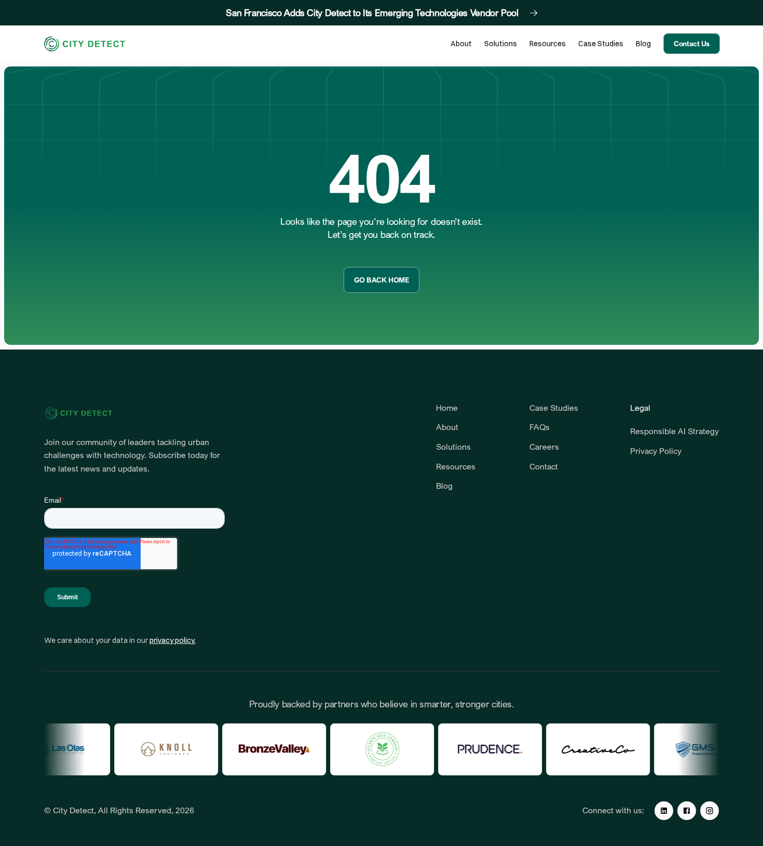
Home (447, 407)
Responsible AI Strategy (674, 431)
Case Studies (553, 407)
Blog (444, 485)
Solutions (453, 446)
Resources (457, 466)
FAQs (539, 427)
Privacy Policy (656, 451)
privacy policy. (172, 640)
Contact (543, 466)
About (447, 427)
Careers (544, 446)
